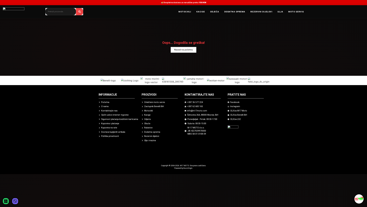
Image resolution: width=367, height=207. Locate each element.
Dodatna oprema (234, 11)
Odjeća (214, 11)
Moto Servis (296, 11)
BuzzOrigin (188, 168)
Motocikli (184, 11)
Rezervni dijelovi (261, 11)
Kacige (200, 11)
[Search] (79, 11)
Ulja (280, 11)
